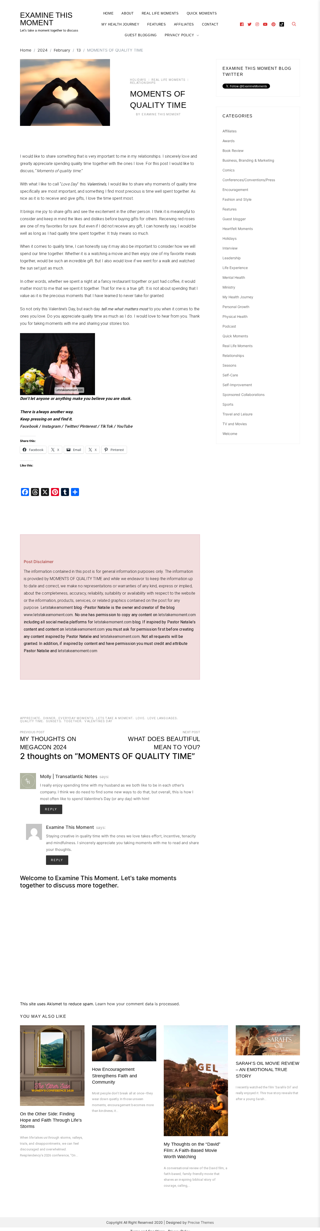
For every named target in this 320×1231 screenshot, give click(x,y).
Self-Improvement (237, 385)
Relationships (143, 82)
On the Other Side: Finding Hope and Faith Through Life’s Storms (51, 1120)
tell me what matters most (124, 309)
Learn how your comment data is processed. (137, 1003)
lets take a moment (114, 718)
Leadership (231, 258)
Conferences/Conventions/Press (248, 180)
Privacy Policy (179, 35)
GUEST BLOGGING (140, 35)
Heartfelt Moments (237, 228)
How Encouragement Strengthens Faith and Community (114, 1075)
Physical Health (235, 316)
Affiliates (184, 24)
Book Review (233, 150)
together (73, 721)
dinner (49, 718)
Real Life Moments (160, 13)
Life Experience (235, 268)
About (128, 13)
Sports (227, 404)
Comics (228, 170)
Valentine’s (96, 184)
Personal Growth (235, 307)
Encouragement (235, 189)
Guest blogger (234, 219)
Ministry (228, 287)
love (140, 718)
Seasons (229, 365)
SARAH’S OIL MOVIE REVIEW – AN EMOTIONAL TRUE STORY (267, 1069)
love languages (162, 718)
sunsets (53, 721)
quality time (31, 721)
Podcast (229, 326)
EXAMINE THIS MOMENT (46, 19)
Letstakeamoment (56, 607)
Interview (230, 248)
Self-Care (230, 375)
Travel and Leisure (237, 414)
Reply (51, 809)
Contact (210, 24)
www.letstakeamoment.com (48, 614)
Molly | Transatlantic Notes (69, 776)
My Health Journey (120, 24)
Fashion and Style (237, 199)
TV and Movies (234, 424)
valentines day (98, 721)
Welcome (229, 433)
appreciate (30, 718)
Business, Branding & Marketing (248, 160)
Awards (228, 141)
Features (156, 24)
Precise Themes (201, 1222)
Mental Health (233, 277)
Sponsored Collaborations (243, 394)
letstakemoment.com (177, 614)
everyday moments (75, 718)
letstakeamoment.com (84, 629)
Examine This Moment (161, 114)
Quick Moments (202, 13)
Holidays (138, 79)
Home (108, 13)
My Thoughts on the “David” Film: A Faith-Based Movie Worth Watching (192, 1150)
